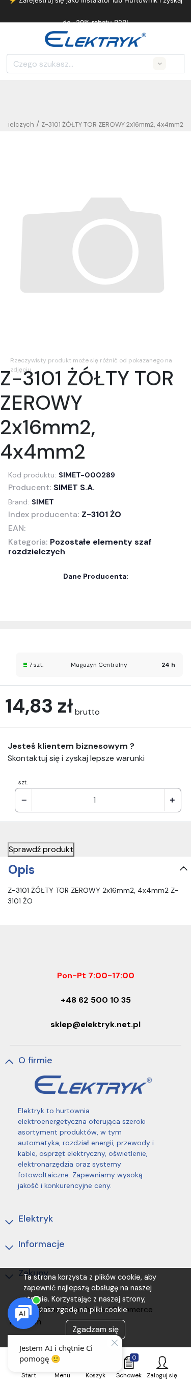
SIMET (43, 501)
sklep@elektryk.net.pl (95, 1024)
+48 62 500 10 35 (96, 1000)
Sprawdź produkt (41, 849)
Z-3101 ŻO (101, 514)
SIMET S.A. (74, 487)
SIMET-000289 (87, 474)
